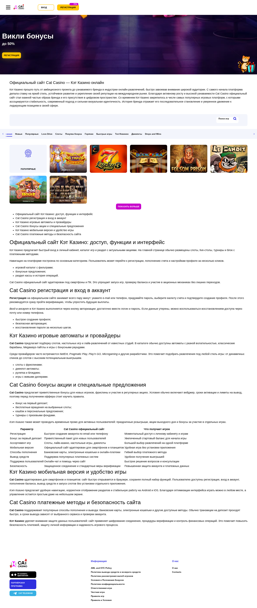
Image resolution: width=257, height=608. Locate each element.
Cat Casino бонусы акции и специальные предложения (49, 226)
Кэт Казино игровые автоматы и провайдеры (43, 222)
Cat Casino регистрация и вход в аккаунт (40, 218)
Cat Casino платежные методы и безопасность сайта (48, 234)
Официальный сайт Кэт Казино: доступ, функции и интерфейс (54, 214)
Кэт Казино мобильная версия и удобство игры (44, 230)
